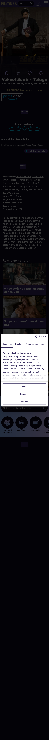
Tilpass (23, 394)
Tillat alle (24, 387)
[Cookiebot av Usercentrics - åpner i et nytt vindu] (35, 337)
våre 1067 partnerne (17, 357)
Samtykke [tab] (7, 344)
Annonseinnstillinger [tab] (35, 344)
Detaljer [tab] (18, 344)
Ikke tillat (24, 401)
